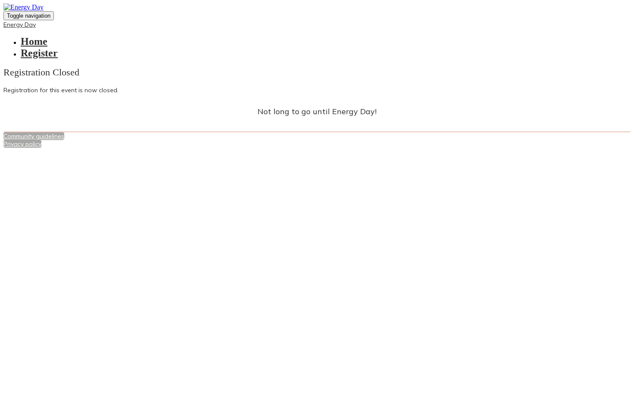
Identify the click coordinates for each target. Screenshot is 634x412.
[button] (33, 136)
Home (34, 41)
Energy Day (19, 24)
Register (39, 53)
